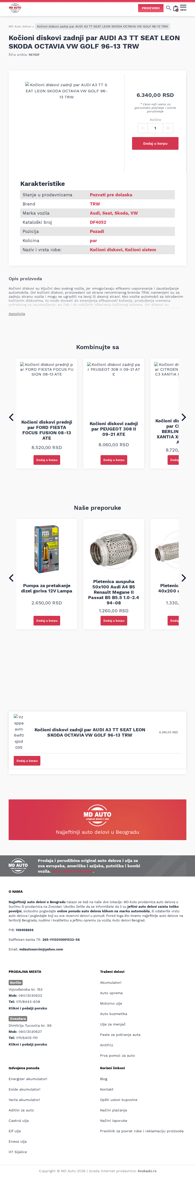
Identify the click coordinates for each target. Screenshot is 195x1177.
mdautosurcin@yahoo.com (41, 949)
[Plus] (168, 128)
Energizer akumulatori (28, 1079)
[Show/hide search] (168, 7)
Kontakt (106, 1089)
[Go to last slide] (11, 417)
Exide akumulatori (24, 1089)
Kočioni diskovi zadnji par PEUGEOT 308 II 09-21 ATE (114, 429)
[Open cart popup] (175, 7)
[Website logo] (15, 8)
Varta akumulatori (24, 1100)
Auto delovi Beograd (72, 871)
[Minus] (143, 128)
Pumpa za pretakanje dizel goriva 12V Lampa (46, 588)
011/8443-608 (28, 1002)
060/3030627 (30, 1032)
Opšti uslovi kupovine (118, 1100)
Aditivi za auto (21, 1110)
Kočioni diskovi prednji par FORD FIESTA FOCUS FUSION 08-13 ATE (46, 430)
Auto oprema (111, 993)
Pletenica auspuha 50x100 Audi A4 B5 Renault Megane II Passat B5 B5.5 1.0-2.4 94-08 (113, 592)
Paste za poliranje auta (120, 1035)
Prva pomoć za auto (117, 1055)
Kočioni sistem (140, 249)
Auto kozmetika (113, 1014)
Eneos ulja (18, 1141)
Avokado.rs (147, 1171)
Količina (155, 119)
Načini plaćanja (113, 1110)
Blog (103, 1079)
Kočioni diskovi (106, 249)
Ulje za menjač (113, 1024)
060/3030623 (30, 995)
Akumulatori (110, 982)
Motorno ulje (111, 1003)
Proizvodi (151, 8)
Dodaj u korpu (155, 143)
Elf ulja (15, 1131)
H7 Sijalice (18, 1152)
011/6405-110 (27, 1038)
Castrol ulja (19, 1121)
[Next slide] (184, 417)
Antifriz (106, 1045)
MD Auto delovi (20, 26)
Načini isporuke (113, 1121)
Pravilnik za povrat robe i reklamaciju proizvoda (142, 1131)
